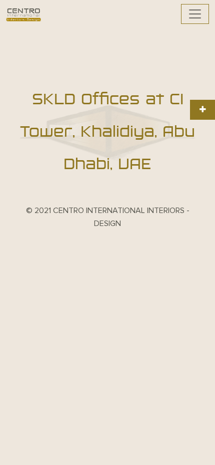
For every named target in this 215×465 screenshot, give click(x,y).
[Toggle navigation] (195, 14)
